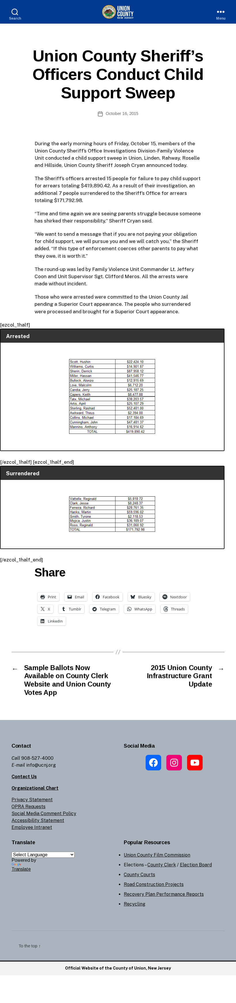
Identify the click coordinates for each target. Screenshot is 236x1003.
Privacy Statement (32, 799)
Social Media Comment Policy (44, 813)
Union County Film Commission (157, 855)
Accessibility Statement (38, 820)
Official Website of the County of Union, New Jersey (118, 968)
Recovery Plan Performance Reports (164, 894)
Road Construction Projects (154, 884)
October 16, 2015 (122, 113)
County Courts (139, 874)
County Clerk (161, 865)
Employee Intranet (32, 827)
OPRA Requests (28, 806)
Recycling (134, 904)
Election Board (196, 865)
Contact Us (24, 776)
